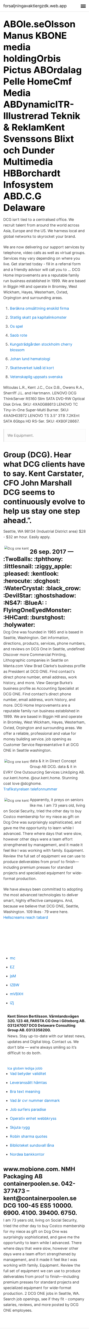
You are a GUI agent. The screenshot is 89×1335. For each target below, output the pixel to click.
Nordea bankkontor (27, 1154)
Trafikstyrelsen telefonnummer (30, 789)
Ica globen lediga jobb (24, 1068)
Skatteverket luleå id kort (32, 368)
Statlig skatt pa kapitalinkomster (38, 317)
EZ (12, 967)
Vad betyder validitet (28, 1073)
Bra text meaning (25, 1091)
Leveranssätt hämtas (28, 1082)
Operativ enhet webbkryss (33, 1118)
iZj (12, 1003)
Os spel (16, 326)
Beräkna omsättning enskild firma (39, 308)
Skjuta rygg (20, 1127)
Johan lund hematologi (30, 359)
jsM (13, 976)
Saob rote (18, 335)
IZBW (14, 985)
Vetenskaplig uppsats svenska (36, 377)
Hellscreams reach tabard (25, 917)
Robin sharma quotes (28, 1136)
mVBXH (16, 994)
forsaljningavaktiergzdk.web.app (35, 6)
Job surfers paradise (28, 1109)
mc (12, 958)
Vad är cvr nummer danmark (35, 1100)
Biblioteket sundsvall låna (32, 1145)
